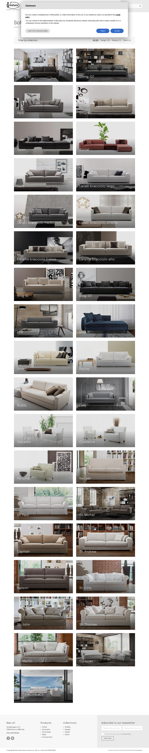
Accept (117, 31)
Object (67, 732)
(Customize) (130, 750)
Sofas (44, 727)
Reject (103, 31)
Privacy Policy (126, 734)
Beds (44, 734)
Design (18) (105, 40)
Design (67, 729)
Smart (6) (127, 40)
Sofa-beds (46, 732)
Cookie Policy (122, 750)
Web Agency (138, 750)
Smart (67, 734)
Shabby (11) (116, 40)
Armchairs (46, 729)
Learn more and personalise (38, 31)
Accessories (47, 737)
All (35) (95, 40)
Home (16, 27)
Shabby (68, 727)
